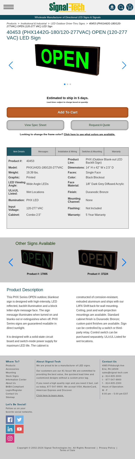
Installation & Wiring (67, 151)
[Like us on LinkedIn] (10, 429)
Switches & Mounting (92, 151)
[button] (10, 65)
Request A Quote (99, 125)
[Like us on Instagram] (10, 438)
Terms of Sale (67, 450)
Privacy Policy (107, 448)
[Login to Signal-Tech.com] (112, 7)
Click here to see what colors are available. (89, 134)
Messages (43, 151)
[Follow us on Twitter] (19, 419)
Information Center (16, 379)
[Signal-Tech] (67, 7)
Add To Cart (68, 112)
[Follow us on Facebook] (10, 419)
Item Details (19, 151)
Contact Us (12, 394)
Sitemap (10, 397)
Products (11, 365)
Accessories (12, 369)
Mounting (11, 372)
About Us (11, 383)
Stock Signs (12, 376)
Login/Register (14, 390)
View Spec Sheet (35, 125)
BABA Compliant (15, 386)
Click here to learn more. (50, 395)
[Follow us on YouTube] (19, 429)
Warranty (116, 151)
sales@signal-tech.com (115, 372)
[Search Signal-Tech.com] (120, 7)
